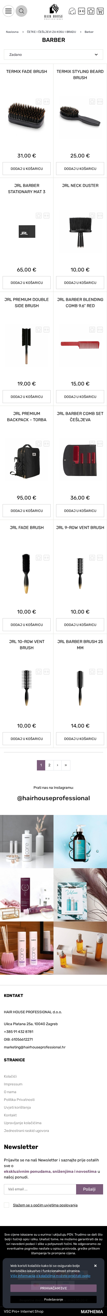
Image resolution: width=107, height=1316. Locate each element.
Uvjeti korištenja (17, 1107)
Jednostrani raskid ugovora (26, 1131)
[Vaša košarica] (100, 11)
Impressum (13, 1084)
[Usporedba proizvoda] (46, 101)
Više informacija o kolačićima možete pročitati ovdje (50, 1276)
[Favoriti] (91, 11)
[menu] (8, 11)
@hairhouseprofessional (53, 798)
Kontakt (10, 1115)
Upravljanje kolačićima (23, 1123)
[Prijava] (72, 11)
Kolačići (10, 1076)
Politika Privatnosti (19, 1100)
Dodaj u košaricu (27, 169)
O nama (10, 1092)
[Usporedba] (81, 11)
